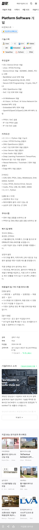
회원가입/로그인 (22, 3)
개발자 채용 (6, 9)
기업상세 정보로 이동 (28, 366)
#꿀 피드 (26, 9)
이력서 (17, 9)
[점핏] (5, 3)
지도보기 (16, 353)
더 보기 (18, 417)
